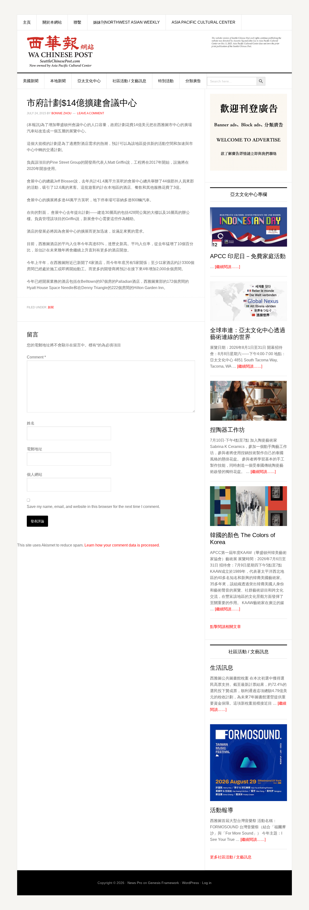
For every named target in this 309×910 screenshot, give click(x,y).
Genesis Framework (163, 883)
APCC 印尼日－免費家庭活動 (248, 256)
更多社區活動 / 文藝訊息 (231, 857)
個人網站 (34, 474)
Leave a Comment (90, 113)
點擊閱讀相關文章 (225, 627)
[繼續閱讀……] (227, 267)
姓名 (31, 423)
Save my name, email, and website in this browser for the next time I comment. (93, 507)
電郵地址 (34, 449)
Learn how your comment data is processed (121, 545)
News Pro (134, 883)
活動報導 (221, 810)
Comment (36, 357)
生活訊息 (221, 667)
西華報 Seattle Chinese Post (71, 51)
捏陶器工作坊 (227, 429)
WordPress (190, 883)
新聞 (51, 307)
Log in (206, 883)
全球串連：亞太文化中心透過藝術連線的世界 (247, 333)
